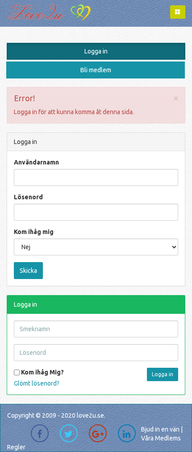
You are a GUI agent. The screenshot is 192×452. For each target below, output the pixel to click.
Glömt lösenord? (36, 383)
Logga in (96, 51)
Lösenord (28, 197)
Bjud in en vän (160, 429)
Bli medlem (95, 70)
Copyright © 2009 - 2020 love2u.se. (56, 415)
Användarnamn (36, 162)
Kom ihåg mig (34, 231)
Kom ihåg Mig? (42, 372)
